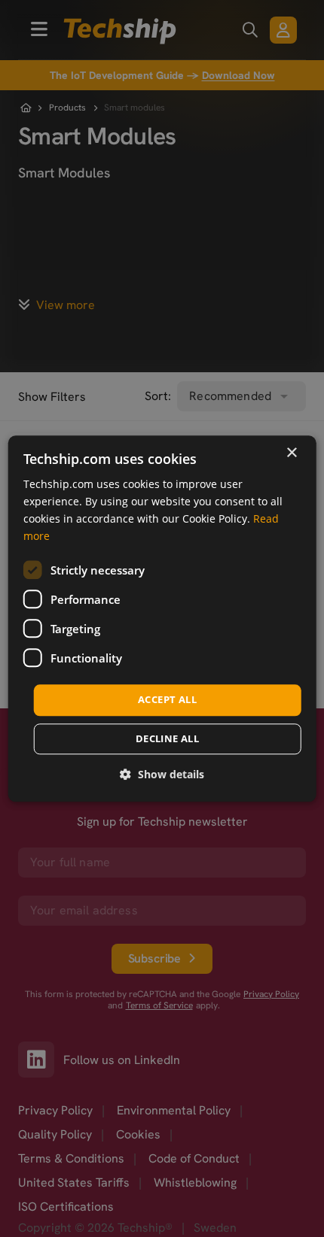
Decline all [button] (167, 738)
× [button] (291, 453)
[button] (162, 774)
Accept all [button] (167, 700)
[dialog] (162, 618)
